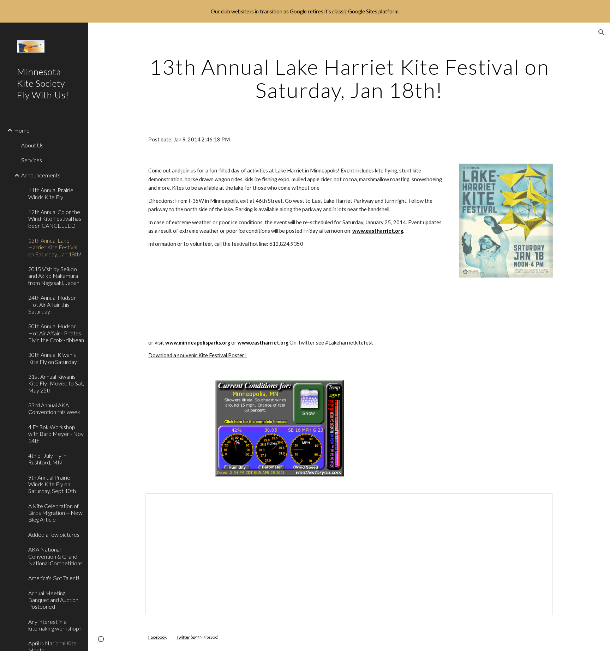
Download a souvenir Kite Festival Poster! (197, 355)
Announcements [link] (40, 175)
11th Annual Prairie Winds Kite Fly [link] (50, 193)
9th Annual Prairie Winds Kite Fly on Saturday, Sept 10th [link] (52, 484)
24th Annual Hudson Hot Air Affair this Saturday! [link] (52, 304)
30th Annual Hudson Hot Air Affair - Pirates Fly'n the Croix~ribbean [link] (56, 333)
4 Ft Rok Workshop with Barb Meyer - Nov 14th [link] (56, 434)
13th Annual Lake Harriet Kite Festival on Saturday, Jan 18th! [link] (55, 247)
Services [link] (31, 160)
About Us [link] (32, 145)
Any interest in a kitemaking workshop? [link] (54, 625)
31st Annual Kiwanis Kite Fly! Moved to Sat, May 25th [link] (56, 383)
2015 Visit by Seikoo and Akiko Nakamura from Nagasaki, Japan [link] (53, 276)
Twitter (183, 637)
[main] (349, 78)
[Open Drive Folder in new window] (539, 502)
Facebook (157, 637)
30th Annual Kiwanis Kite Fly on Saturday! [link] (53, 358)
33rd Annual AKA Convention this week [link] (54, 408)
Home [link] (22, 130)
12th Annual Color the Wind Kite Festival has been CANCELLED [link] (54, 218)
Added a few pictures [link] (53, 534)
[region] (305, 11)
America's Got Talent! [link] (53, 577)
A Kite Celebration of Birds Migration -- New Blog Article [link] (55, 513)
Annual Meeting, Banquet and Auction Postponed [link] (53, 600)
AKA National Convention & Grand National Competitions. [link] (56, 556)
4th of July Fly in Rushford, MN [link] (47, 459)
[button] (601, 32)
